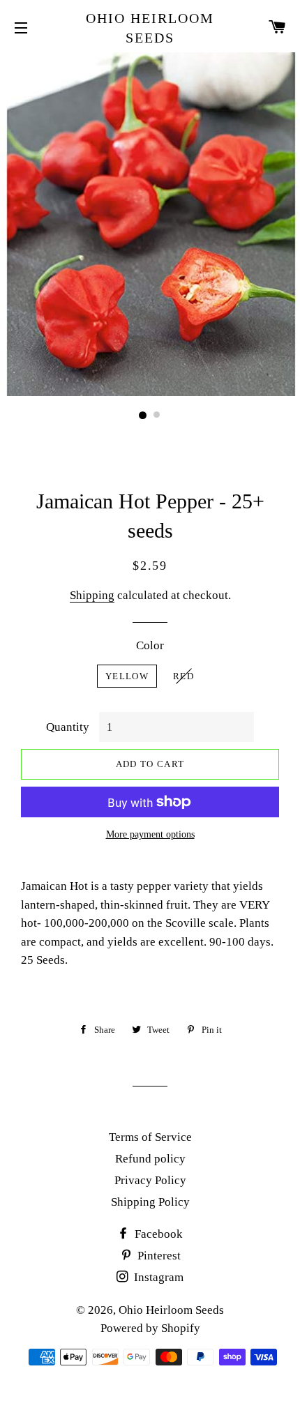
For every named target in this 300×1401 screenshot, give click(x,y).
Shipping (92, 595)
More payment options (150, 834)
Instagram (157, 1277)
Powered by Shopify (150, 1328)
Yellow (127, 676)
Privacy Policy (150, 1180)
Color (150, 645)
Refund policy (150, 1158)
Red (183, 676)
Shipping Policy (150, 1202)
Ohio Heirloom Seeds (150, 27)
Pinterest (158, 1255)
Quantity (67, 727)
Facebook (157, 1234)
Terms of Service (150, 1137)
